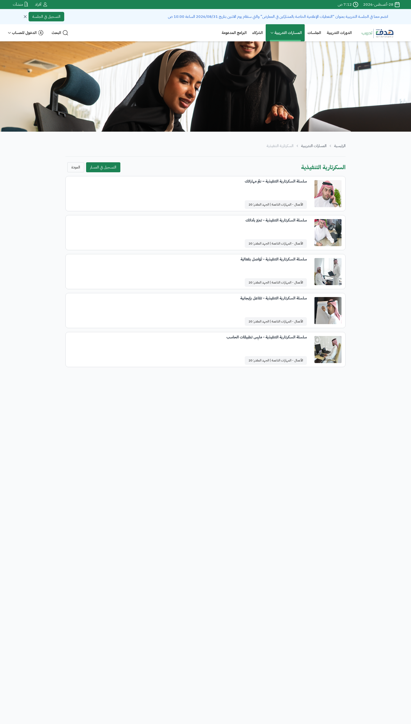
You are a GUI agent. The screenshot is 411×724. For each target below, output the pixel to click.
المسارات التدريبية (314, 146)
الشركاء (257, 33)
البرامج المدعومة (234, 33)
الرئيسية (340, 146)
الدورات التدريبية (339, 33)
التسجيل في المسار (103, 167)
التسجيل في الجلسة (46, 16)
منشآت (18, 4)
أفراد (38, 4)
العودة (75, 167)
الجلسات (314, 33)
